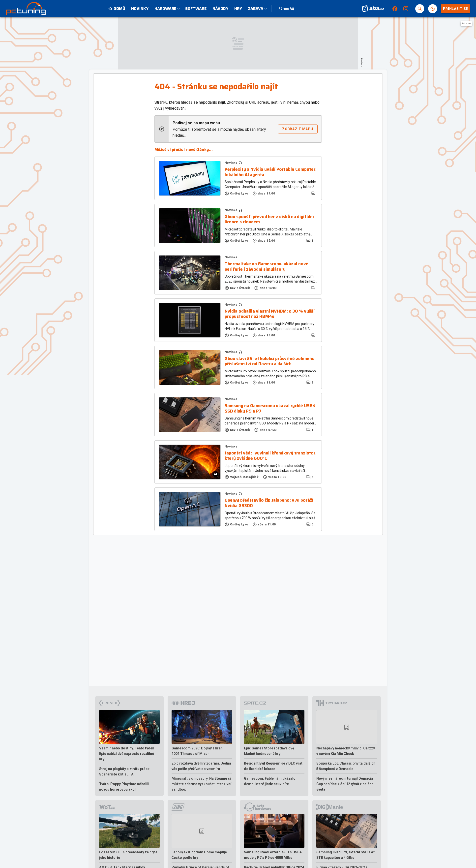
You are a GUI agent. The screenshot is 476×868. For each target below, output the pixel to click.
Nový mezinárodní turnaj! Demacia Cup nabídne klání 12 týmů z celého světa (345, 783)
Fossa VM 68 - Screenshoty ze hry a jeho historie (128, 855)
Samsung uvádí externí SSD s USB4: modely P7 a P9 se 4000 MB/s (273, 855)
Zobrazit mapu (297, 129)
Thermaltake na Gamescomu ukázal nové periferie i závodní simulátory (266, 266)
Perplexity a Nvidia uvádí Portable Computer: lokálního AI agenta (271, 172)
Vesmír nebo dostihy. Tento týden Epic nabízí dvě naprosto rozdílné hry (126, 753)
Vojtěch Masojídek (244, 477)
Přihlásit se (455, 9)
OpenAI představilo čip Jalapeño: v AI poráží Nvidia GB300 (269, 503)
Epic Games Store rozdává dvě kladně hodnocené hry (269, 751)
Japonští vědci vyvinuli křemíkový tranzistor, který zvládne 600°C (271, 455)
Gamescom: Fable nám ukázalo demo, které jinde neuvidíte (270, 781)
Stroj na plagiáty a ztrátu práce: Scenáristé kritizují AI (124, 771)
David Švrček (240, 288)
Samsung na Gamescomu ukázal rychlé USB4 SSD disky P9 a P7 (270, 408)
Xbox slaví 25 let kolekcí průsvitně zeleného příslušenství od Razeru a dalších (270, 361)
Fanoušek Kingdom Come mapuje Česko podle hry (199, 855)
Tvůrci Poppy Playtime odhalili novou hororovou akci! (124, 786)
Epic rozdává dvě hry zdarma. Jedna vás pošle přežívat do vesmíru (201, 766)
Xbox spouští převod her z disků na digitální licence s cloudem (269, 219)
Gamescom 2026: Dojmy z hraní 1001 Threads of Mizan (198, 751)
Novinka (231, 162)
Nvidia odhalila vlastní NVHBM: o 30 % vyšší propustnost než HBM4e (270, 314)
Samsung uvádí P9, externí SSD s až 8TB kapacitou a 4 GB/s (345, 855)
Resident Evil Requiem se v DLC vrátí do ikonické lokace (273, 766)
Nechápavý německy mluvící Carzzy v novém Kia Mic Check (345, 751)
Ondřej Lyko (239, 193)
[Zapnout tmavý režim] (432, 8)
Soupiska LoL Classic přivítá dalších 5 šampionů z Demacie (345, 766)
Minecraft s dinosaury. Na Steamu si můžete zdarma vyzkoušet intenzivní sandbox (201, 783)
